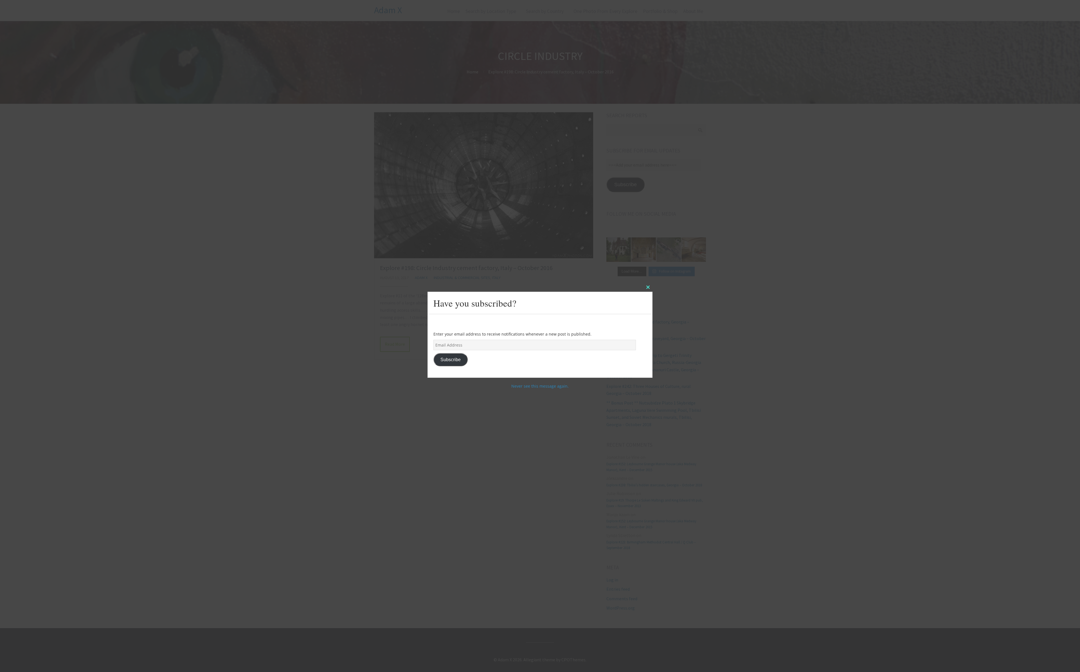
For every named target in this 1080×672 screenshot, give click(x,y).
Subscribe (450, 359)
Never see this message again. (540, 386)
